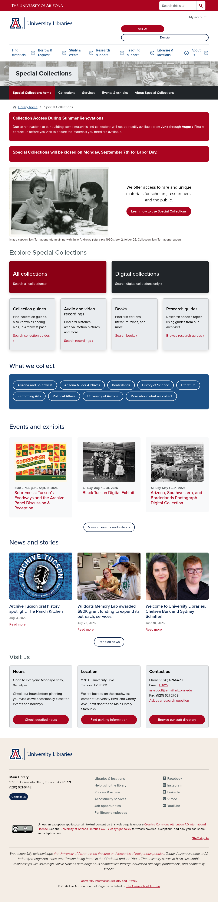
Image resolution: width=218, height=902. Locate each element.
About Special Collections (154, 93)
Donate (165, 37)
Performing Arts (29, 396)
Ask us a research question (169, 700)
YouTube (173, 806)
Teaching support (133, 53)
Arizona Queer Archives (82, 385)
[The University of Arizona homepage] (37, 5)
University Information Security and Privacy (109, 881)
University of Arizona (103, 396)
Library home (27, 107)
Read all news (109, 642)
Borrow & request (45, 53)
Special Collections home (32, 93)
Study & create (75, 53)
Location (89, 671)
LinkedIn (173, 792)
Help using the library (110, 785)
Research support (103, 53)
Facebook (174, 779)
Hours (19, 671)
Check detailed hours (41, 720)
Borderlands (121, 385)
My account (198, 17)
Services (88, 93)
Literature (188, 385)
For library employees (111, 813)
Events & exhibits (115, 93)
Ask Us (142, 29)
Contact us (159, 671)
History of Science (155, 385)
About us (196, 53)
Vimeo (172, 799)
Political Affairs (64, 396)
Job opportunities (108, 806)
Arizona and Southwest (34, 385)
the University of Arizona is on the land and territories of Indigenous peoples (109, 854)
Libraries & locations (165, 53)
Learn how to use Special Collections (158, 211)
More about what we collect (151, 396)
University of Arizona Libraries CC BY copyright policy (95, 829)
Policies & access (107, 792)
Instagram (174, 785)
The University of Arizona (143, 886)
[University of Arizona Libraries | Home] (40, 23)
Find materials (19, 53)
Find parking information (108, 720)
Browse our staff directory (177, 720)
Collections (66, 93)
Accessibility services (110, 799)
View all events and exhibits (109, 527)
